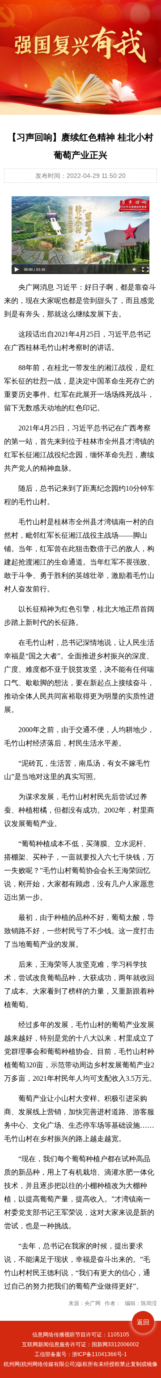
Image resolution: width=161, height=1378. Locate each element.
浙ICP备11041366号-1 (99, 1354)
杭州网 (12, 1364)
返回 (143, 1322)
